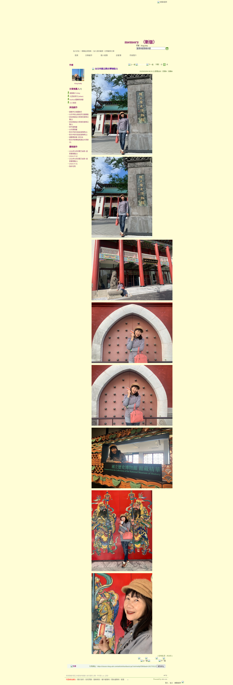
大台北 (169, 656)
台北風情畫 (73, 130)
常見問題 (88, 680)
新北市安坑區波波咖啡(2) (78, 132)
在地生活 (162, 656)
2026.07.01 (73, 164)
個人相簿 (104, 55)
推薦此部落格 (86, 51)
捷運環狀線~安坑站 (76, 137)
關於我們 (80, 680)
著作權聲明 (106, 680)
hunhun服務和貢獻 (76, 100)
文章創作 (88, 55)
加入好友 (76, 51)
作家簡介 (133, 55)
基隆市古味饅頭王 (75, 112)
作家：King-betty (142, 46)
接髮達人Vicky (75, 93)
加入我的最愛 (98, 51)
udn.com (164, 679)
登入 (166, 683)
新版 (149, 42)
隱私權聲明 (115, 680)
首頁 (76, 55)
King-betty (78, 83)
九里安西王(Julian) (76, 96)
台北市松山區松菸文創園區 (79, 114)
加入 (171, 683)
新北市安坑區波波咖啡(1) (78, 135)
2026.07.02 (73, 156)
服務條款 (96, 680)
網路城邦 (163, 2)
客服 (122, 680)
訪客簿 (118, 55)
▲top (165, 675)
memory (132, 42)
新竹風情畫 (73, 127)
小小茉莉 (73, 103)
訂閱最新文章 (109, 51)
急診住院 (72, 166)
